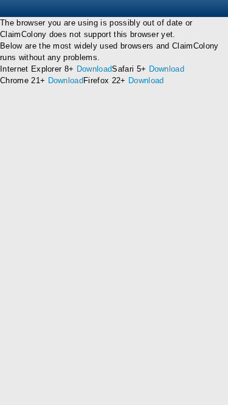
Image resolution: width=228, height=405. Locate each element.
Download (94, 68)
